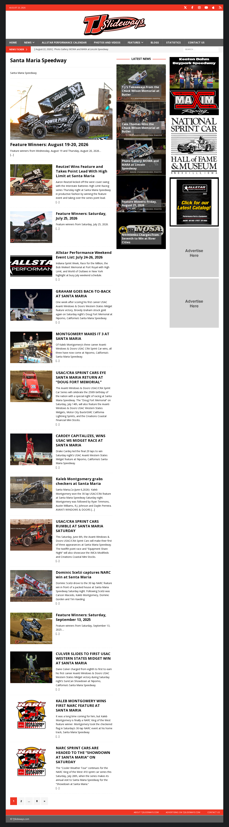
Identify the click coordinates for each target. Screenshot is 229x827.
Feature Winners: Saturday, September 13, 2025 (81, 617)
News (27, 42)
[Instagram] (199, 7)
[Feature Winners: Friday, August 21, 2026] (141, 193)
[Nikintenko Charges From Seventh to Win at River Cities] (141, 230)
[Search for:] (201, 49)
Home (13, 42)
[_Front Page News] (31, 227)
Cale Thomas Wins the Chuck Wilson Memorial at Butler (140, 128)
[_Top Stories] (31, 180)
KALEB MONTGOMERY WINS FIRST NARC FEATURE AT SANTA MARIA (81, 705)
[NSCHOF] (194, 174)
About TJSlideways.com (146, 812)
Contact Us (196, 42)
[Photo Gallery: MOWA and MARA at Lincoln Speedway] (141, 156)
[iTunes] (213, 7)
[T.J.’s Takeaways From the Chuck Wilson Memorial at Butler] (141, 82)
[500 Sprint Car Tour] (31, 628)
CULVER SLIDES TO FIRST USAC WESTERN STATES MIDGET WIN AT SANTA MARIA (83, 658)
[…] (12, 154)
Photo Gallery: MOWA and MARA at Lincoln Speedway (140, 164)
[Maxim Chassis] (194, 113)
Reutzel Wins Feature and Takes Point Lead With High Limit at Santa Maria (81, 171)
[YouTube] (206, 7)
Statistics (173, 42)
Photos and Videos (107, 42)
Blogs (155, 42)
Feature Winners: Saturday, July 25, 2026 (81, 216)
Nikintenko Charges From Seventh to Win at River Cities (140, 238)
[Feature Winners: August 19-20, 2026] (61, 111)
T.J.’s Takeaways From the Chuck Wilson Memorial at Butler (140, 91)
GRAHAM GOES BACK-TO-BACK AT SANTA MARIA (83, 293)
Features (134, 42)
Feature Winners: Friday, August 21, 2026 (139, 203)
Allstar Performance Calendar (64, 42)
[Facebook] (192, 7)
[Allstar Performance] (194, 224)
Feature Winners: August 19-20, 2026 (49, 144)
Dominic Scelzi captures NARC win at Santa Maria (83, 574)
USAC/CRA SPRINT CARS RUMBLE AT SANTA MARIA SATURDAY (79, 526)
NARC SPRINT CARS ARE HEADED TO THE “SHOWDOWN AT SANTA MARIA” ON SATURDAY (83, 754)
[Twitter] (185, 7)
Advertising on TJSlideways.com (183, 812)
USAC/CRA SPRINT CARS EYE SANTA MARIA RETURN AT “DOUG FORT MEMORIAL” (81, 377)
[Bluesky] (220, 7)
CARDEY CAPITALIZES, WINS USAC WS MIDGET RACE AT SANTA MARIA (80, 440)
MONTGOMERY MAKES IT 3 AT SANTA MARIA (82, 336)
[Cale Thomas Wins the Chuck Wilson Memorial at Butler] (141, 119)
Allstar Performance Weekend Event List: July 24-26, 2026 (84, 255)
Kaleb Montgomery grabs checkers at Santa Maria (79, 481)
